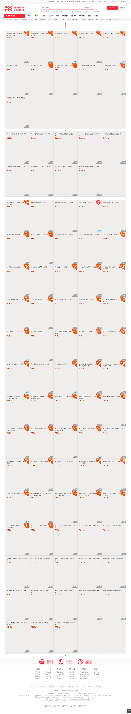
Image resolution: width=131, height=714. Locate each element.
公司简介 (32, 686)
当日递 (72, 672)
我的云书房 (85, 1)
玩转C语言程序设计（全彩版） (63, 299)
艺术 (49, 19)
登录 (59, 1)
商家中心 (96, 672)
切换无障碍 (123, 1)
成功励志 (55, 19)
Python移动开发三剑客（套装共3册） (41, 166)
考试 (97, 19)
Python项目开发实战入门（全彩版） (65, 396)
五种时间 (55, 11)
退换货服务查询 (84, 672)
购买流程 (37, 672)
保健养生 (90, 19)
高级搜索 (96, 11)
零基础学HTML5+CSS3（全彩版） (16, 98)
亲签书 (43, 16)
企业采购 (106, 1)
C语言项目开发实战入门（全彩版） (40, 299)
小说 (30, 19)
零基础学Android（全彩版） (86, 33)
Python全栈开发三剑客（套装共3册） (89, 558)
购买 (75, 61)
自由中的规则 (69, 11)
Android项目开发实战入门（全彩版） (89, 234)
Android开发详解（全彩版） (111, 234)
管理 (62, 19)
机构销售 (60, 686)
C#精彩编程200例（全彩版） (15, 267)
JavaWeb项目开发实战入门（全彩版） (17, 234)
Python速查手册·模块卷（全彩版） (64, 461)
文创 (89, 16)
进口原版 (109, 19)
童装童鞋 (82, 16)
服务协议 (37, 676)
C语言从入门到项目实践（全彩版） (16, 493)
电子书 (51, 16)
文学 (36, 19)
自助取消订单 (60, 676)
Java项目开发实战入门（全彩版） (64, 202)
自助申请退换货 (84, 674)
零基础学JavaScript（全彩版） (87, 65)
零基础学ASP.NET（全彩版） (111, 33)
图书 (29, 16)
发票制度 (37, 674)
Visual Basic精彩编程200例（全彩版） (113, 331)
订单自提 (72, 676)
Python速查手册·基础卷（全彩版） (40, 461)
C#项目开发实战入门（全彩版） (40, 267)
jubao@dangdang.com (90, 698)
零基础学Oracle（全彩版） (110, 65)
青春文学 (42, 19)
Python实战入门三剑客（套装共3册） (17, 134)
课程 (57, 16)
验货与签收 (72, 678)
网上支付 (48, 672)
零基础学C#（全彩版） (13, 65)
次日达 (72, 674)
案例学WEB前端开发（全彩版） (16, 364)
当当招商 (51, 686)
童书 (16, 19)
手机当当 (70, 686)
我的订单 (77, 1)
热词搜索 (98, 686)
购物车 (71, 1)
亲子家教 (82, 19)
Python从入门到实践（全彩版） (111, 461)
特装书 (36, 16)
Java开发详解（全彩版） (86, 202)
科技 (102, 19)
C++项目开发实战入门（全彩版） (88, 267)
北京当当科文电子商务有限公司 (51, 700)
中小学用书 (23, 19)
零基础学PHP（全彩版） (62, 33)
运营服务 (96, 674)
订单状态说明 (60, 674)
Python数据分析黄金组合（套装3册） (89, 590)
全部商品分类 (10, 16)
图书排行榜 (9, 19)
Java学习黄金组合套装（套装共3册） (41, 134)
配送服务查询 (60, 672)
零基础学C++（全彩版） (38, 65)
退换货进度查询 (84, 676)
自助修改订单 (60, 678)
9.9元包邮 (85, 11)
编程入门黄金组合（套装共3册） (64, 166)
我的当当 (91, 1)
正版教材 (65, 16)
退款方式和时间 (84, 678)
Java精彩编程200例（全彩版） (39, 202)
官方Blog (79, 686)
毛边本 (96, 16)
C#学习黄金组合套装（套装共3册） (113, 134)
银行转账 (48, 676)
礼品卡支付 (48, 674)
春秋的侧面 (78, 11)
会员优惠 (37, 678)
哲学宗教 (74, 19)
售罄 (27, 61)
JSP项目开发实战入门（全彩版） (40, 234)
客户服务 (114, 1)
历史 (68, 19)
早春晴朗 (62, 11)
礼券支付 (48, 678)
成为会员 (63, 1)
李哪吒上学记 (48, 11)
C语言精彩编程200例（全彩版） (16, 299)
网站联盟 (42, 686)
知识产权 (89, 686)
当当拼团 (99, 1)
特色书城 (73, 16)
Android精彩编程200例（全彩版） (64, 234)
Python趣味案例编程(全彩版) (39, 429)
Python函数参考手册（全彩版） (111, 396)
